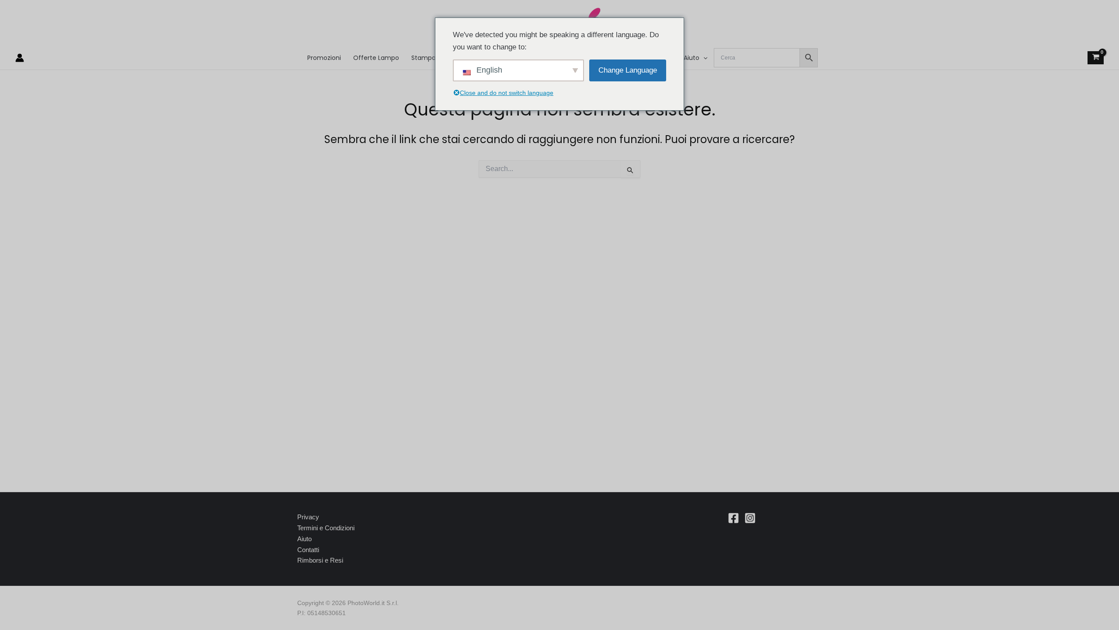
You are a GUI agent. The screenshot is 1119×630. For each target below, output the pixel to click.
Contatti (308, 549)
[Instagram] (750, 518)
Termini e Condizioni (325, 528)
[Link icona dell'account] (19, 57)
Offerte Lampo (376, 57)
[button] (703, 58)
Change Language (627, 70)
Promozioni (324, 57)
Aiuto (304, 538)
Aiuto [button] (691, 57)
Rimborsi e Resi (320, 560)
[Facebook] (733, 518)
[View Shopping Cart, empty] (1096, 58)
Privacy (308, 517)
